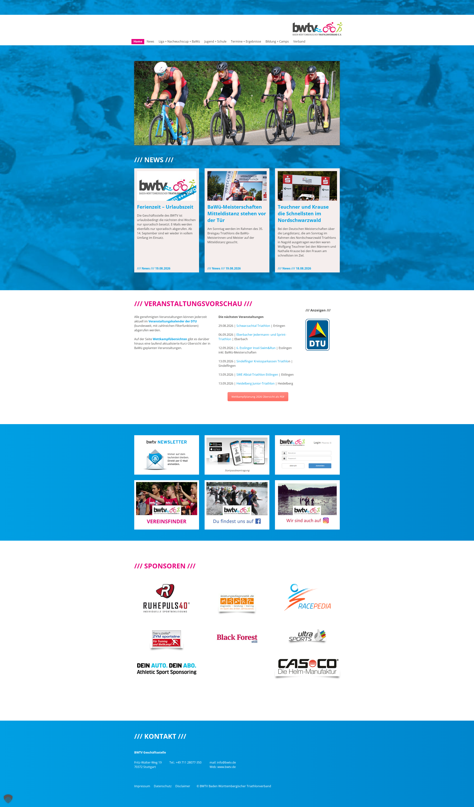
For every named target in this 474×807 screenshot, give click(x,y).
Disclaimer (182, 786)
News (150, 41)
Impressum (142, 786)
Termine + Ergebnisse (246, 41)
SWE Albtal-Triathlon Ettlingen (257, 375)
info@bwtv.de (226, 762)
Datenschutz (163, 786)
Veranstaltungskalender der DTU (172, 321)
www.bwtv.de (226, 767)
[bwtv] (318, 28)
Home (137, 41)
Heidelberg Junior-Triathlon (255, 383)
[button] (8, 799)
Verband (299, 41)
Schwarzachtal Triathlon (253, 326)
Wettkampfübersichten (170, 339)
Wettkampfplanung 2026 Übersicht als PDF (257, 396)
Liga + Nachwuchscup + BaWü (179, 41)
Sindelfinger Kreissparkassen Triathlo (262, 361)
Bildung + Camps (277, 41)
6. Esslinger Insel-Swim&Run (256, 348)
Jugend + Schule (215, 41)
